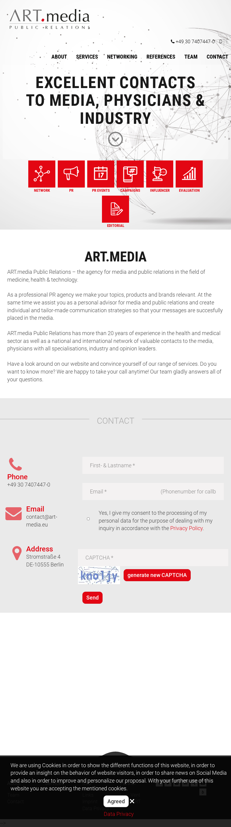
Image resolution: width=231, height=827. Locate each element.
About (59, 56)
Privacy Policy (186, 528)
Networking (122, 56)
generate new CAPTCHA (157, 575)
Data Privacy (119, 814)
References (160, 56)
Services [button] (87, 56)
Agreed (116, 801)
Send (92, 597)
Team (191, 56)
